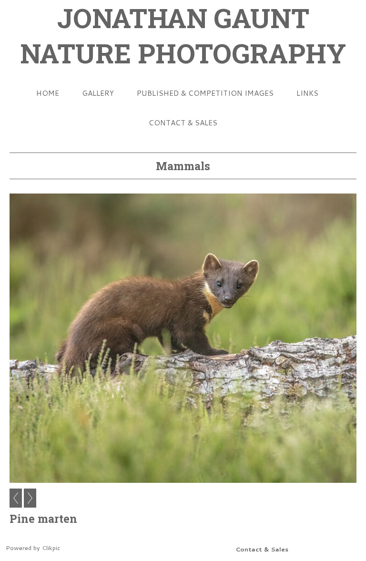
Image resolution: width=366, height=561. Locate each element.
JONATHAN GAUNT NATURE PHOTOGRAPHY (183, 35)
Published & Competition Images (205, 93)
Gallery (98, 93)
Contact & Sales (183, 122)
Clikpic (51, 547)
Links (307, 93)
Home (47, 93)
